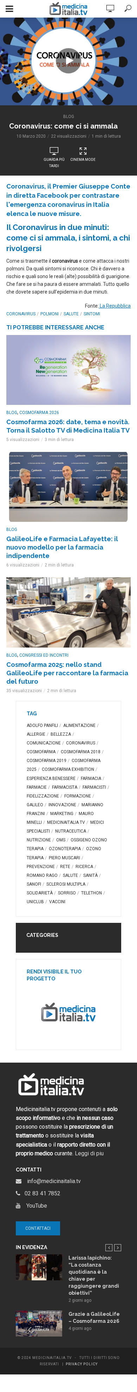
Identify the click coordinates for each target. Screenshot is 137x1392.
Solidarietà (40, 893)
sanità (90, 875)
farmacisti (94, 787)
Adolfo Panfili (42, 725)
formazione (77, 796)
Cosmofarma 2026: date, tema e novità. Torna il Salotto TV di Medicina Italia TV (68, 426)
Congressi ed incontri (43, 655)
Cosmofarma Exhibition (68, 769)
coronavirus (20, 313)
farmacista (64, 787)
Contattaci (38, 1228)
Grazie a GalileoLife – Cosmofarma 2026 (94, 1317)
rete (65, 866)
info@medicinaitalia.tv (51, 1181)
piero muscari (64, 857)
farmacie (37, 787)
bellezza (61, 734)
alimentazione (79, 725)
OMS (60, 840)
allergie (36, 734)
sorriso (67, 893)
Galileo (35, 804)
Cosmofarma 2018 (80, 751)
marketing (61, 813)
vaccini (57, 901)
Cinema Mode (83, 160)
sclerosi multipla (65, 884)
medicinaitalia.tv (66, 822)
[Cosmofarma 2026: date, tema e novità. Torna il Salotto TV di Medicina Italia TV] (68, 370)
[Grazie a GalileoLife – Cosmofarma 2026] (39, 1324)
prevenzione (41, 866)
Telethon (91, 893)
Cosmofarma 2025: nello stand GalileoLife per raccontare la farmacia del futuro (67, 673)
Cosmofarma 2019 (46, 760)
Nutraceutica (70, 831)
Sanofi (34, 884)
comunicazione (44, 743)
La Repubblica (115, 306)
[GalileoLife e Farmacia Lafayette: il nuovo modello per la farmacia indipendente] (68, 487)
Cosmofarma (41, 751)
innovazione (62, 804)
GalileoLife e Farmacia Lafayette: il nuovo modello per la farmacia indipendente (62, 547)
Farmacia (91, 778)
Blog (68, 116)
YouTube (34, 1205)
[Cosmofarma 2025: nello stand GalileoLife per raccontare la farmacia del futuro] (68, 612)
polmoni (49, 313)
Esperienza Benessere (51, 778)
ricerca (84, 866)
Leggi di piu (89, 1153)
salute (71, 313)
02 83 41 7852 (40, 1193)
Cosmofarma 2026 (39, 412)
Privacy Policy (82, 1364)
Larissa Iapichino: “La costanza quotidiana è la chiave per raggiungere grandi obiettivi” (93, 1275)
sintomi (92, 313)
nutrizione (39, 840)
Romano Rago (42, 875)
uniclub (35, 901)
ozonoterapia (65, 848)
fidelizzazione (43, 796)
